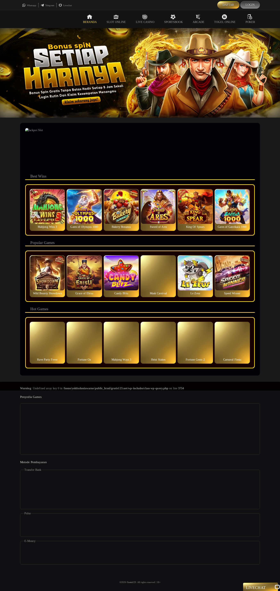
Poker (250, 22)
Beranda (90, 22)
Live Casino (145, 22)
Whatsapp (31, 5)
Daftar (228, 4)
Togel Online (225, 22)
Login (250, 4)
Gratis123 (131, 582)
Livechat (67, 5)
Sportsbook (173, 22)
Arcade (199, 22)
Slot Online (116, 22)
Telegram (49, 5)
